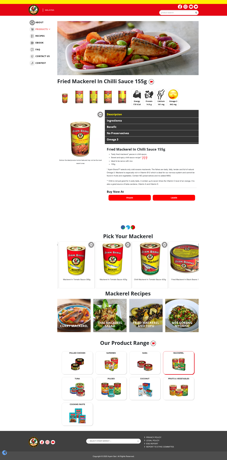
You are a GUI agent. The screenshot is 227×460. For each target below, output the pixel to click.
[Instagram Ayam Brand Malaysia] (185, 7)
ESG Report (152, 444)
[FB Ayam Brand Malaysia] (180, 7)
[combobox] (179, 12)
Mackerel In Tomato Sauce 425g (110, 279)
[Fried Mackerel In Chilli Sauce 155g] (65, 97)
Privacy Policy (153, 437)
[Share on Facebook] (123, 227)
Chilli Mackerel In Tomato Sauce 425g (146, 279)
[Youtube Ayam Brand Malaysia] (191, 7)
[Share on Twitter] (128, 227)
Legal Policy (152, 440)
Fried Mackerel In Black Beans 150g (183, 279)
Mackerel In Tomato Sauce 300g (73, 279)
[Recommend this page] (133, 227)
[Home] (33, 442)
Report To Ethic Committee (160, 447)
